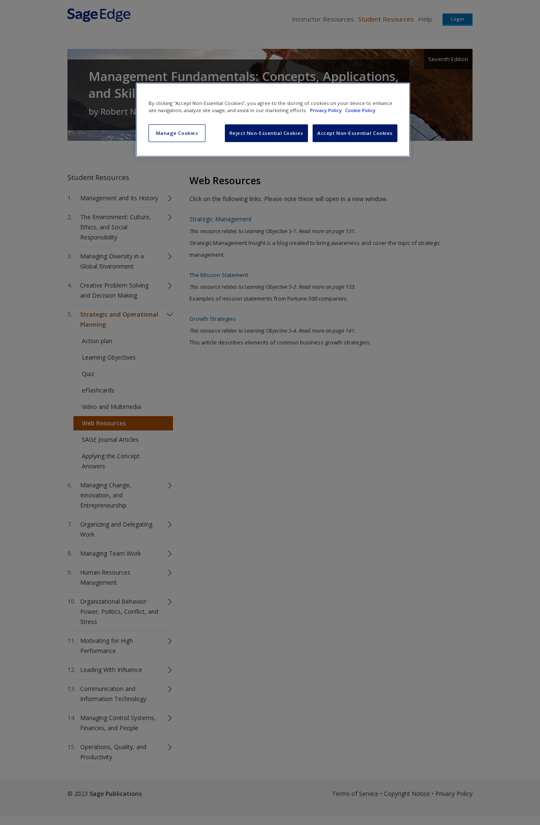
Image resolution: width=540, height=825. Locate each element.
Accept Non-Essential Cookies (355, 133)
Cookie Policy (360, 110)
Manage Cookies (177, 133)
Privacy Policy (326, 110)
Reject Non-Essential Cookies (266, 133)
